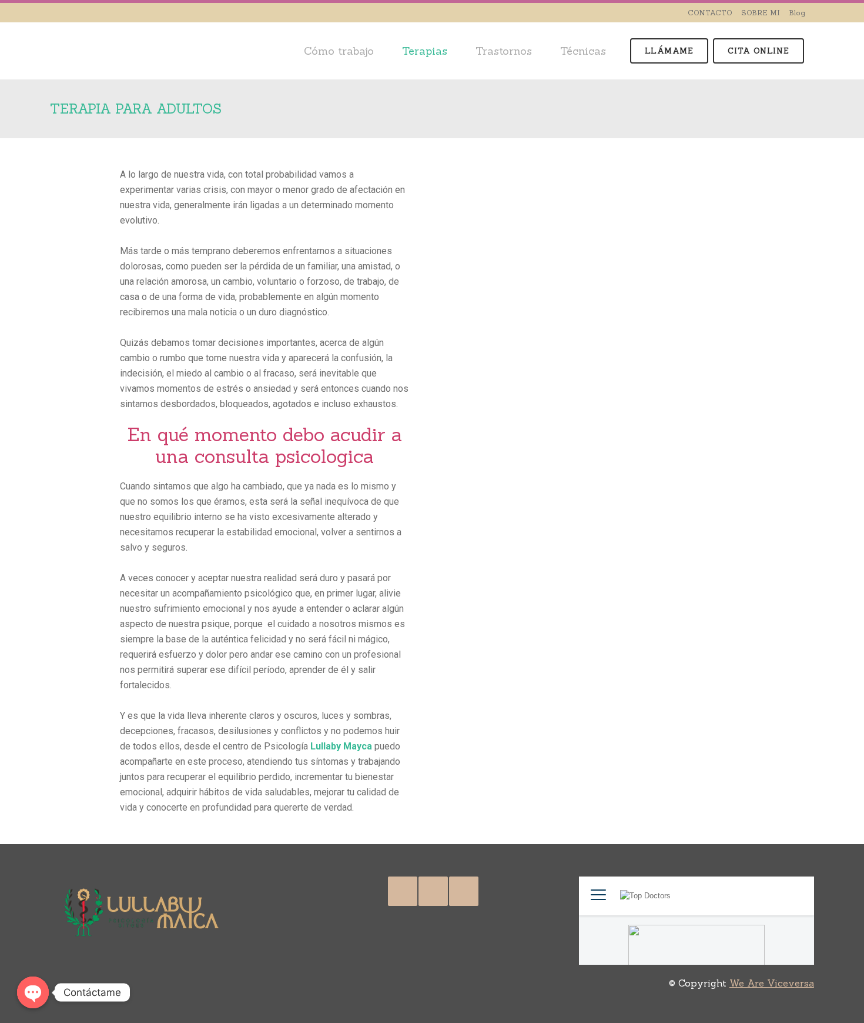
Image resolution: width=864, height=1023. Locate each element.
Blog (797, 12)
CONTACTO (710, 12)
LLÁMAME (669, 51)
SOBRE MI (760, 12)
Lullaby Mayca (341, 746)
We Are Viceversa (771, 983)
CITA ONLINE (758, 51)
